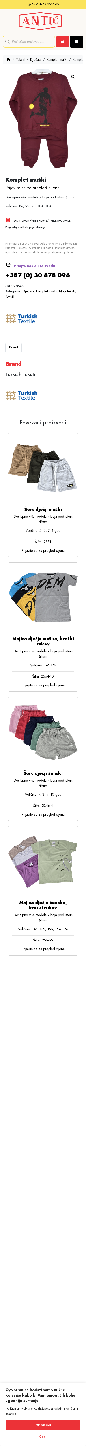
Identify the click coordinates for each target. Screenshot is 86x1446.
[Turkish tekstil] (21, 319)
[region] (43, 1414)
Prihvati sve (43, 1425)
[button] (73, 77)
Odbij (43, 1436)
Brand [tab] (13, 347)
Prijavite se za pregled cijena (32, 188)
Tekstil (20, 59)
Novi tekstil (67, 291)
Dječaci (35, 59)
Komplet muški (57, 59)
